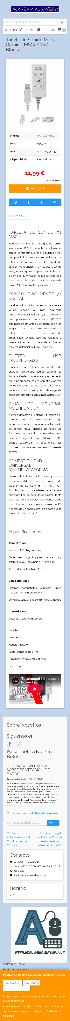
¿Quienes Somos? (49, 845)
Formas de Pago (48, 841)
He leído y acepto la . (35, 813)
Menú (12, 30)
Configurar (12, 982)
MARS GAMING (46, 135)
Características (17, 215)
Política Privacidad (18, 837)
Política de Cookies (50, 837)
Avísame (37, 189)
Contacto (48, 30)
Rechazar (31, 982)
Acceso (29, 30)
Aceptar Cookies (16, 988)
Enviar (53, 822)
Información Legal (49, 833)
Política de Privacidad (45, 813)
